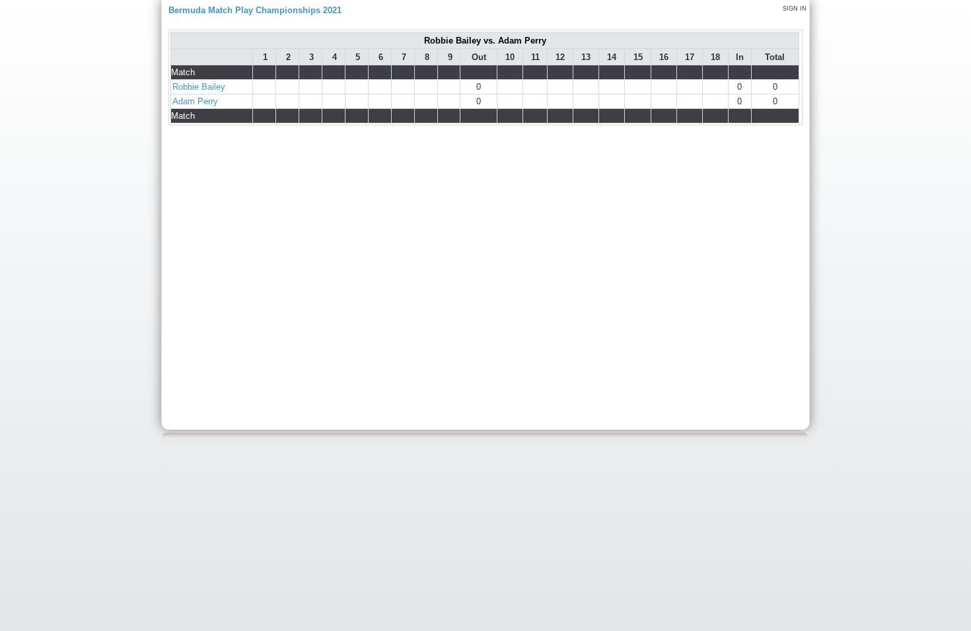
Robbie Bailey (198, 87)
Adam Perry (195, 101)
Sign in (795, 8)
